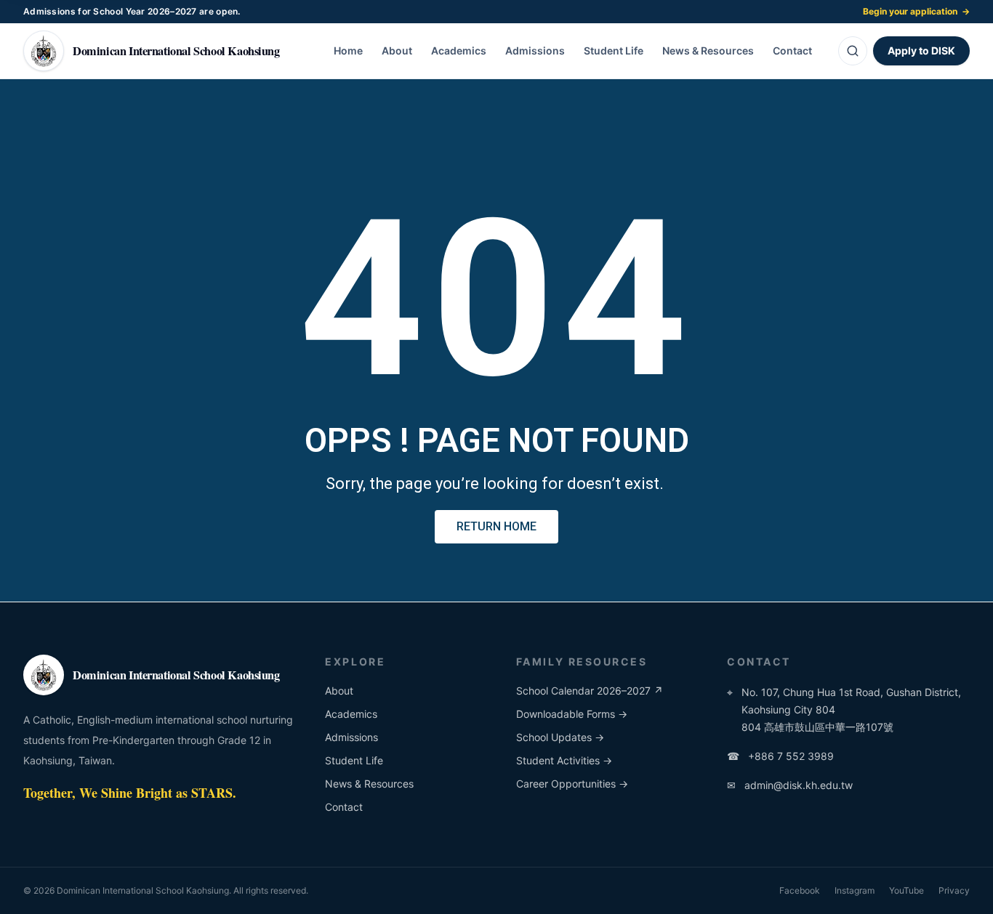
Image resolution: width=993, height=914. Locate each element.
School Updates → (560, 737)
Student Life (613, 50)
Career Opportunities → (572, 783)
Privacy (954, 890)
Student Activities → (564, 760)
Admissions (535, 50)
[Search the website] (852, 50)
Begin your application (916, 11)
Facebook (799, 890)
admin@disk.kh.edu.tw (790, 785)
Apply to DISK (921, 50)
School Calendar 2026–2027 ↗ (589, 690)
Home (348, 50)
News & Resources (708, 50)
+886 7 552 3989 (780, 756)
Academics (458, 50)
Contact (792, 50)
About (397, 50)
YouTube (906, 890)
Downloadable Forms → (571, 714)
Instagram (855, 890)
